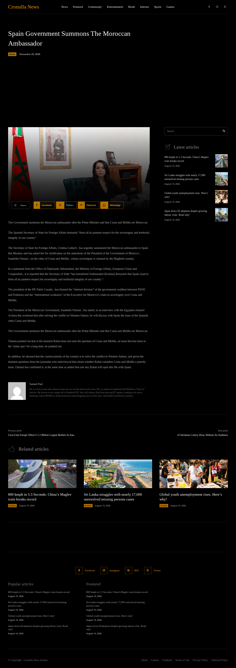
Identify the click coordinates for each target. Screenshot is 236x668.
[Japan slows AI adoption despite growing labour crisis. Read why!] (221, 214)
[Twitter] (225, 7)
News (12, 54)
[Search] (224, 131)
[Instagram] (217, 7)
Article (12, 505)
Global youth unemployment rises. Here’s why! (31, 615)
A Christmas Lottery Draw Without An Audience (202, 435)
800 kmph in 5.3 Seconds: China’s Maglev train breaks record (39, 592)
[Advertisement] (118, 92)
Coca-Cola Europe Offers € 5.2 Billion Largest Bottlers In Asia (41, 435)
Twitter (157, 570)
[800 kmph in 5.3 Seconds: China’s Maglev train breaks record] (221, 161)
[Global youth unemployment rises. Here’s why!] (221, 196)
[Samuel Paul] (17, 391)
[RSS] (128, 570)
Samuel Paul (36, 384)
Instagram (114, 570)
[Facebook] (209, 7)
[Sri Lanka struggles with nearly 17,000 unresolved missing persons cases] (221, 178)
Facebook (90, 570)
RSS (136, 570)
